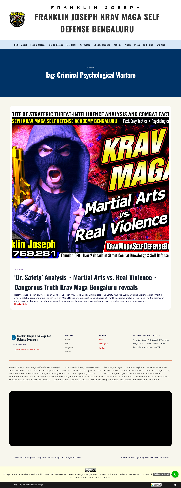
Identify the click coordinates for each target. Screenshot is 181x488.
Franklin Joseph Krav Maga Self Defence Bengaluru (62, 474)
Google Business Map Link (23, 349)
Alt (38, 349)
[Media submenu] (132, 44)
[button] (90, 485)
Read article (20, 304)
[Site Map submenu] (166, 44)
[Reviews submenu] (111, 44)
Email (101, 339)
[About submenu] (28, 44)
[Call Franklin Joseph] (175, 474)
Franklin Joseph (99, 474)
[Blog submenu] (154, 44)
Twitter (102, 348)
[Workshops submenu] (91, 44)
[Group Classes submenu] (64, 44)
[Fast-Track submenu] (77, 44)
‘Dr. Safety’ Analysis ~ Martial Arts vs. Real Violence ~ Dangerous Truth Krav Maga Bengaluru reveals (85, 282)
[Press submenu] (141, 44)
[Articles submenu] (122, 44)
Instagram (103, 344)
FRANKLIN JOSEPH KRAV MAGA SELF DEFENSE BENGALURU (97, 23)
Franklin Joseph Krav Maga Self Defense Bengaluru (34, 337)
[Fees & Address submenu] (46, 44)
